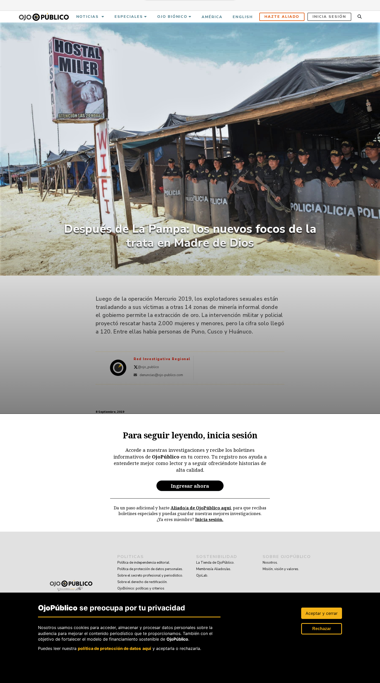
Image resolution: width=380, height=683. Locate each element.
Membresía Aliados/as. (213, 569)
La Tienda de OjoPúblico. (215, 562)
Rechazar (321, 628)
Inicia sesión (329, 16)
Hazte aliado (282, 16)
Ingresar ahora (190, 486)
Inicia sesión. (209, 519)
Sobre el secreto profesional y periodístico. (150, 575)
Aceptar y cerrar (322, 613)
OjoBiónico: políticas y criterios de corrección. (140, 591)
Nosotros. (270, 562)
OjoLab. (202, 575)
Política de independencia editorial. (143, 562)
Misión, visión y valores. (281, 569)
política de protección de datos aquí (114, 648)
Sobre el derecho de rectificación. (142, 582)
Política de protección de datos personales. (150, 569)
